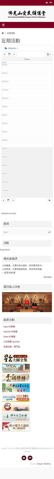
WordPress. (47, 464)
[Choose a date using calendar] (9, 54)
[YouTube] (47, 3)
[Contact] (51, 3)
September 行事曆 (10, 331)
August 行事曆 (9, 326)
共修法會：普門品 (11, 347)
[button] (49, 200)
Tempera (40, 464)
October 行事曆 (9, 337)
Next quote (47, 277)
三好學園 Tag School (11, 342)
